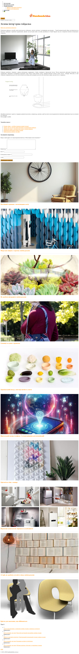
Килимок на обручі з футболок (24, 641)
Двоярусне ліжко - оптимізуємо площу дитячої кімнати (18, 129)
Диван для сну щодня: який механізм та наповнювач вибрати (20, 127)
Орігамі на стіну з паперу (9, 482)
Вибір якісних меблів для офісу (12, 131)
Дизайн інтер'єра (8, 6)
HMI (2, 649)
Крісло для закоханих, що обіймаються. (14, 621)
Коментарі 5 (7, 642)
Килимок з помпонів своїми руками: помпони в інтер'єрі (25, 628)
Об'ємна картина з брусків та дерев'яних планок (29, 645)
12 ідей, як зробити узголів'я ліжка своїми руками (17, 575)
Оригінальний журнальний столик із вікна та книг (32, 637)
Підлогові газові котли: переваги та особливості (17, 528)
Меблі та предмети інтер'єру (14, 7)
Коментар (4, 149)
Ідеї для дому (7, 3)
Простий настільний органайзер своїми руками (28, 633)
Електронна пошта (6, 154)
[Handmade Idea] (39, 16)
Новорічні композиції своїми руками (13, 130)
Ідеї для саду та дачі (9, 4)
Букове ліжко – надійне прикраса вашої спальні (16, 126)
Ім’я (2, 151)
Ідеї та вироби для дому (10, 633)
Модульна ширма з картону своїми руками (15, 250)
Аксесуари (6, 10)
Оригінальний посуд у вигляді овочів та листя (16, 389)
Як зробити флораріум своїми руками (13, 297)
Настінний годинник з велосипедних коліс (15, 204)
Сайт (2, 157)
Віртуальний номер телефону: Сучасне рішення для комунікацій (22, 436)
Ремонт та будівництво (13, 8)
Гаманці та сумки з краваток (10, 343)
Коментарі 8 (7, 630)
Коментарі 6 (7, 634)
